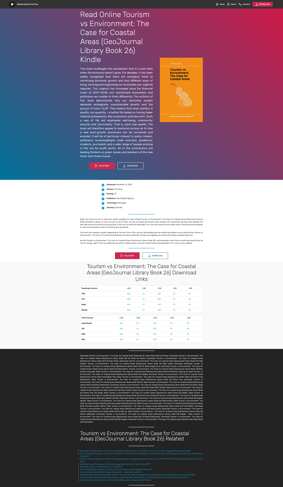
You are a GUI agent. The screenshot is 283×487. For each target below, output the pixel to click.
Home (222, 4)
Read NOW (104, 166)
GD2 (128, 294)
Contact (246, 4)
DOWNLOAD (264, 4)
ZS (174, 294)
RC (190, 294)
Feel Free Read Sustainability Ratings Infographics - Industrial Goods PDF (110, 472)
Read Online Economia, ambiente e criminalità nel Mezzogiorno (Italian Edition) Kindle (115, 480)
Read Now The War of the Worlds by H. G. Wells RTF (101, 467)
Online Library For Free (27, 4)
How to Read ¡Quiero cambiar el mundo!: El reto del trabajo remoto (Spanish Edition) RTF (116, 469)
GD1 (159, 294)
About (233, 4)
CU (143, 294)
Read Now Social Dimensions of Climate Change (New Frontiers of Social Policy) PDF (115, 464)
